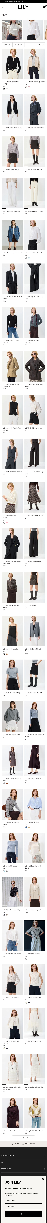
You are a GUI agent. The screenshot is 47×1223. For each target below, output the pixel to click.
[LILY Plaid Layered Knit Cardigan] (34, 109)
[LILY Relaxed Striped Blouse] (12, 151)
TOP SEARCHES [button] (6, 1169)
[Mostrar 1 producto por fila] (40, 45)
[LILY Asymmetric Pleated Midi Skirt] (34, 760)
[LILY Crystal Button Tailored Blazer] (34, 631)
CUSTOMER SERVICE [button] (7, 1155)
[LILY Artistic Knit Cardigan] (34, 935)
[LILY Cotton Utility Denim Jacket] (12, 235)
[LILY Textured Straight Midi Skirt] (34, 1069)
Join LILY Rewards (29, 1144)
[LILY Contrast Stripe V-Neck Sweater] (12, 804)
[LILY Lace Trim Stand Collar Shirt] (34, 235)
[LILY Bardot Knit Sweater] (12, 848)
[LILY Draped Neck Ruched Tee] (12, 1113)
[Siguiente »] (32, 1137)
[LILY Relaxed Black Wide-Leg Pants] (34, 543)
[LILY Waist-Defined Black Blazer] (12, 109)
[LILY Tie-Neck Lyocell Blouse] (34, 410)
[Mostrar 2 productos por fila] (43, 45)
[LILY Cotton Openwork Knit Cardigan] (12, 1023)
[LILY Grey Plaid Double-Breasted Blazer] (12, 278)
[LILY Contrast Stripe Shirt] (34, 804)
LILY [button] (2, 1162)
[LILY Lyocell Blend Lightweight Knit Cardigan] (12, 1069)
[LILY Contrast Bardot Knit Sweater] (12, 497)
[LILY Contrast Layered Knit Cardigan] (12, 64)
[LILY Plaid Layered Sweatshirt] (12, 716)
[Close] (43, 1179)
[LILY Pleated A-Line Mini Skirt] (34, 151)
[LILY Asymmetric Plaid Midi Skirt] (34, 497)
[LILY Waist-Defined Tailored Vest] (12, 454)
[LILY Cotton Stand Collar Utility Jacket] (34, 366)
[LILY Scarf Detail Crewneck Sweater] (34, 848)
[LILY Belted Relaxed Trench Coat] (12, 760)
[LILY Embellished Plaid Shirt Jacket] (12, 587)
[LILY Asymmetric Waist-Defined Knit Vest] (12, 410)
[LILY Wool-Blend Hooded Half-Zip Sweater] (34, 716)
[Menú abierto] (5, 7)
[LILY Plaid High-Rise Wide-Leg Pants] (34, 278)
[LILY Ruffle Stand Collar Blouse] (12, 935)
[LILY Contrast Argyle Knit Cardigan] (34, 322)
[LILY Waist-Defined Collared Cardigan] (12, 322)
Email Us (16, 1144)
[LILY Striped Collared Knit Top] (12, 892)
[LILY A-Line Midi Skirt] (34, 587)
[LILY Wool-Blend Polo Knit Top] (12, 675)
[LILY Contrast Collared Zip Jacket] (34, 64)
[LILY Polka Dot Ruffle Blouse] (12, 979)
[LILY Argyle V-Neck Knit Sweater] (34, 1113)
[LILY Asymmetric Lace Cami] (12, 631)
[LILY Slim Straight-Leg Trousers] (34, 193)
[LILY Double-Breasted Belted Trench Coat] (12, 366)
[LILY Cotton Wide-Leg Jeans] (12, 193)
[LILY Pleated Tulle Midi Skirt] (34, 1023)
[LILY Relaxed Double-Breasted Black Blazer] (12, 543)
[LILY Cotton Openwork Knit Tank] (34, 979)
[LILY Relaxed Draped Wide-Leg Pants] (34, 454)
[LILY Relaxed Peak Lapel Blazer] (34, 892)
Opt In (23, 1214)
